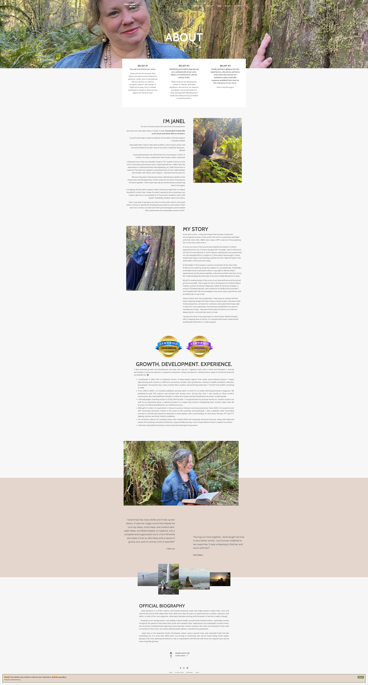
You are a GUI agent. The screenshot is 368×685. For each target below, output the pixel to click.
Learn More (62, 677)
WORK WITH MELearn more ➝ (182, 654)
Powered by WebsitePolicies (12, 679)
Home (170, 672)
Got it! (361, 677)
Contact (238, 6)
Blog (219, 6)
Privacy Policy (179, 672)
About (227, 6)
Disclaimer (189, 672)
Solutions (197, 6)
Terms (197, 672)
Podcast (209, 6)
